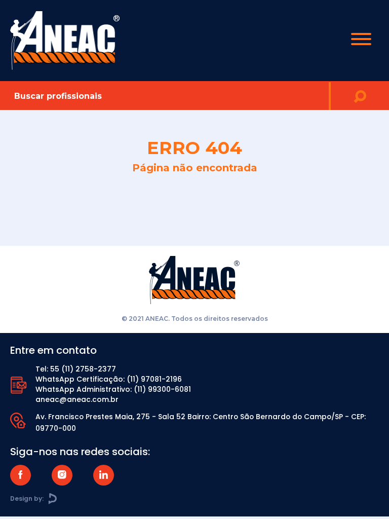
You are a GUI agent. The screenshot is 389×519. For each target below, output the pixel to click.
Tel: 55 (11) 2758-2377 (75, 369)
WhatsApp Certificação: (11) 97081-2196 (108, 379)
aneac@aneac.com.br (77, 399)
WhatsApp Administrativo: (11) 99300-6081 (113, 389)
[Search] (360, 96)
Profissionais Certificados (194, 229)
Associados (194, 188)
